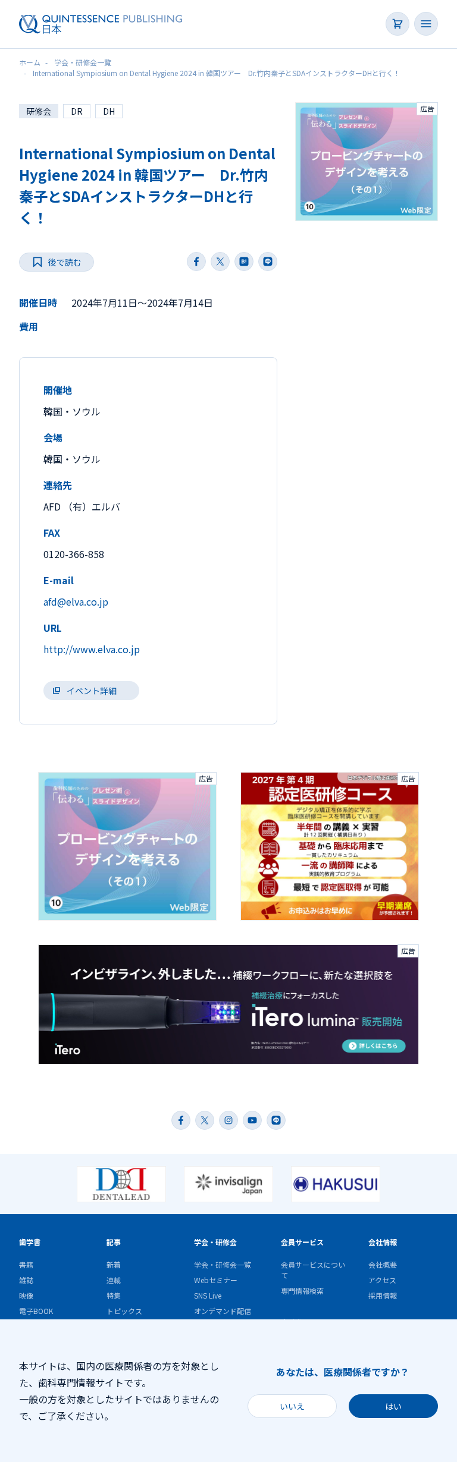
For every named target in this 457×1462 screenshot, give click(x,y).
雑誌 (26, 1280)
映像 (26, 1295)
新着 (114, 1264)
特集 (114, 1295)
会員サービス (302, 1242)
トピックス (124, 1311)
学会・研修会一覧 (222, 1264)
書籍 (26, 1264)
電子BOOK (36, 1311)
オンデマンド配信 (222, 1311)
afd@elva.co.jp (75, 601)
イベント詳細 (92, 691)
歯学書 (29, 1242)
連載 (114, 1280)
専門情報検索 (302, 1290)
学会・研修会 (215, 1242)
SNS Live (207, 1295)
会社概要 (382, 1264)
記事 (114, 1242)
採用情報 (382, 1295)
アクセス (382, 1280)
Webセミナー (215, 1280)
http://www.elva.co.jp (91, 649)
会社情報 (382, 1242)
